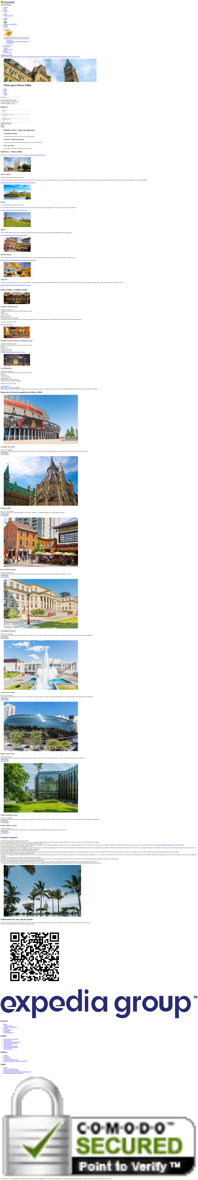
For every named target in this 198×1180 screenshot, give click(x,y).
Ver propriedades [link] (5, 454)
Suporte (6, 25)
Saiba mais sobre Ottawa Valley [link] (37, 155)
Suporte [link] (6, 1067)
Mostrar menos (4, 452)
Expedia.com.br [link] (7, 45)
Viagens (6, 27)
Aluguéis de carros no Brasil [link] (11, 1046)
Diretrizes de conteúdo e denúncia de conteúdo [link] (15, 1061)
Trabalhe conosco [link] (8, 1025)
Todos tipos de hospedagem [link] (10, 1047)
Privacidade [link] (6, 1056)
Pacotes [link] (5, 51)
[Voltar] (1, 834)
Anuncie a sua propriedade (10, 24)
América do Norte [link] (8, 49)
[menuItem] (9, 56)
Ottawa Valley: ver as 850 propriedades (10, 387)
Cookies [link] (6, 1055)
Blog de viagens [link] (8, 1049)
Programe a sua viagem (6, 55)
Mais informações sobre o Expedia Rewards (17, 41)
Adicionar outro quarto (6, 123)
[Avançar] (2, 834)
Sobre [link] (5, 1024)
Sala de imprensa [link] (8, 1029)
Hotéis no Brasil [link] (8, 1040)
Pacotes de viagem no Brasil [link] (10, 1043)
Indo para (3, 100)
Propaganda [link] (7, 1031)
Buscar (2, 126)
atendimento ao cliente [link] (166, 845)
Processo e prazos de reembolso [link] (11, 1070)
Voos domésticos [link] (8, 1044)
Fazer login (6, 29)
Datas (2, 102)
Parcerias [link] (6, 1028)
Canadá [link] (5, 48)
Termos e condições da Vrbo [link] (11, 1059)
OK (2, 125)
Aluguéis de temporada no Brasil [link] (12, 1042)
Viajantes (3, 103)
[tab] (5, 89)
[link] (17, 7)
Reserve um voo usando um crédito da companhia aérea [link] (17, 1071)
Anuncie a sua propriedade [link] (10, 1027)
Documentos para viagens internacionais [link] (13, 1073)
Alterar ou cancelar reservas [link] (10, 1069)
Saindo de (3, 97)
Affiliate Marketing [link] (8, 1032)
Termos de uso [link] (7, 1058)
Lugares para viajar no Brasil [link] (11, 1039)
